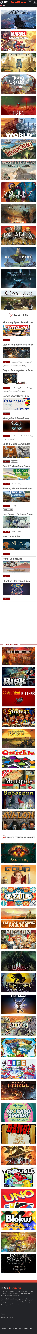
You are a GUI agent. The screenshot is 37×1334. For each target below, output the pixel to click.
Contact (3, 1314)
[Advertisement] (18, 621)
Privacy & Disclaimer (7, 1317)
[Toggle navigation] (30, 2)
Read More (6, 340)
